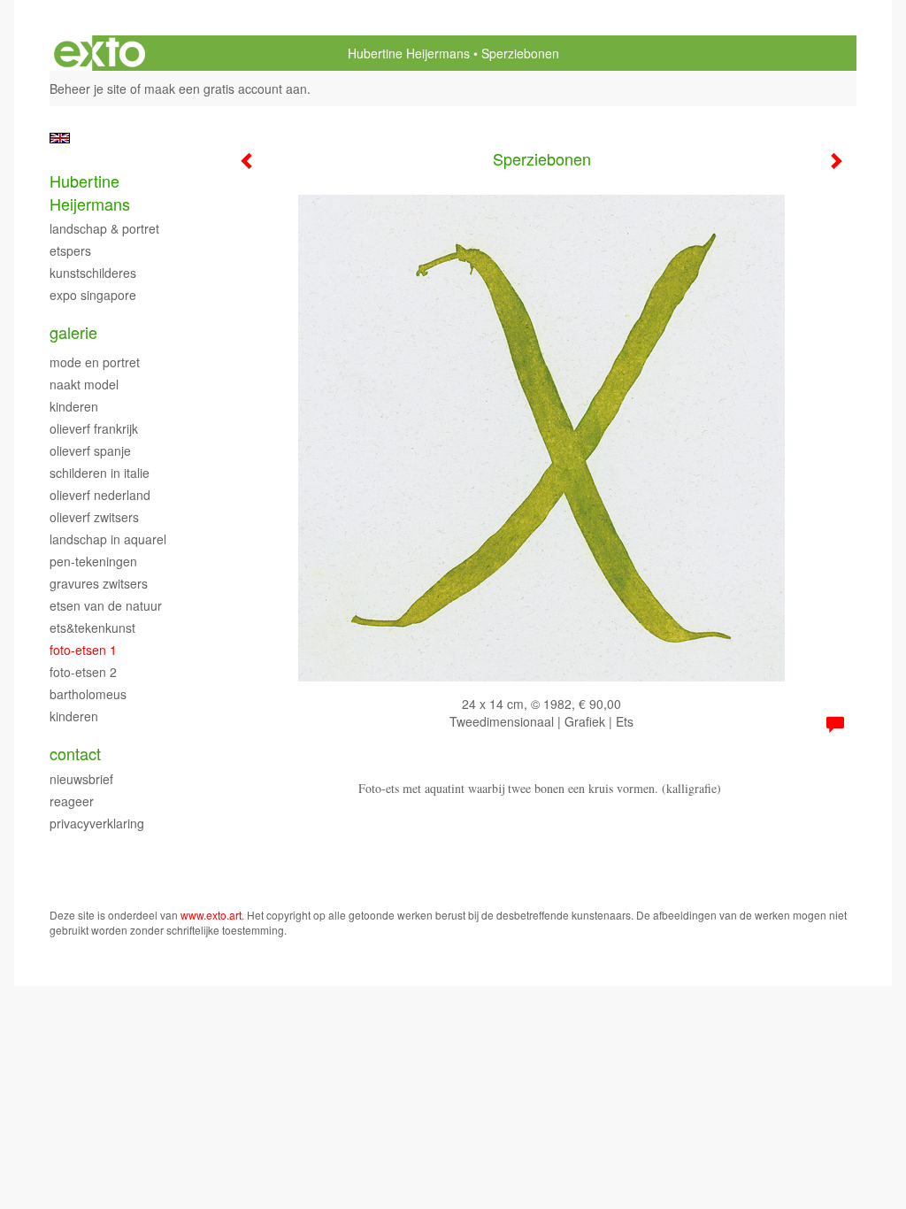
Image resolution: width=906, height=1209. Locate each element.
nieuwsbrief (81, 779)
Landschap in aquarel (108, 539)
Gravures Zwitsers (99, 583)
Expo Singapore (93, 295)
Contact (75, 754)
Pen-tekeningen (93, 561)
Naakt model (84, 384)
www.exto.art (211, 914)
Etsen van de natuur (106, 605)
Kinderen (74, 406)
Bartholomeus (88, 694)
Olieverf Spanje (90, 450)
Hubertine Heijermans (409, 53)
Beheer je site (88, 88)
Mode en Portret (95, 362)
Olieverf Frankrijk (94, 428)
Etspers (70, 250)
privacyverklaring (97, 823)
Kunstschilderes (93, 272)
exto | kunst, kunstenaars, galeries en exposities (100, 53)
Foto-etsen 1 (83, 649)
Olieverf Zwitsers (94, 517)
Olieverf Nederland (100, 495)
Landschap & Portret (104, 228)
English (60, 138)
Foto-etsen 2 (83, 672)
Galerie (73, 332)
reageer (72, 801)
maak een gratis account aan (225, 88)
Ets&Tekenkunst (92, 627)
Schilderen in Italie (100, 472)
